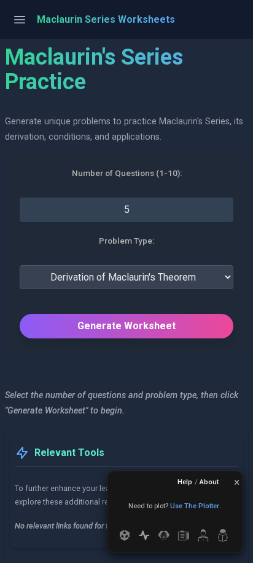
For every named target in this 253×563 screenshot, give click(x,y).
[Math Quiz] (203, 535)
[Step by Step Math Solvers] (164, 535)
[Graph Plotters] (144, 535)
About (209, 482)
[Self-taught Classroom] (223, 535)
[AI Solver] (124, 535)
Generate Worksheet (126, 326)
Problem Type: (126, 241)
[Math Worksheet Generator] (183, 535)
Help (184, 482)
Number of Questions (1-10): (127, 173)
